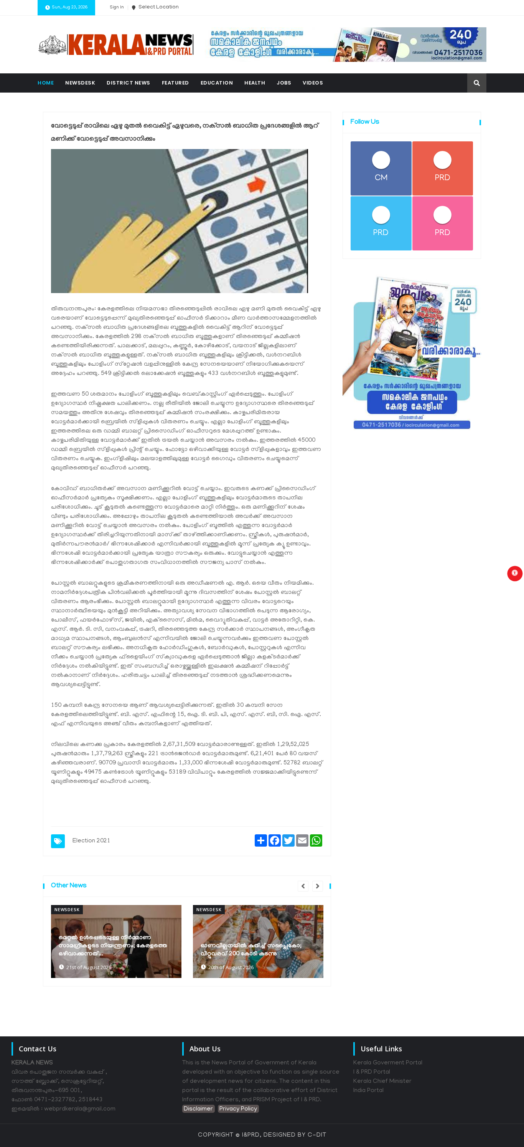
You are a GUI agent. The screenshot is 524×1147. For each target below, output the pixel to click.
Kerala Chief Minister (382, 1081)
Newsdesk (80, 82)
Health (254, 82)
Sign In (117, 7)
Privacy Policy (238, 1109)
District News (128, 82)
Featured (175, 82)
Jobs (284, 82)
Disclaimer (198, 1109)
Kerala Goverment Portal (387, 1063)
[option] (116, 941)
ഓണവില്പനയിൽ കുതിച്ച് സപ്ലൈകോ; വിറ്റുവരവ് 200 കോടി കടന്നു (251, 950)
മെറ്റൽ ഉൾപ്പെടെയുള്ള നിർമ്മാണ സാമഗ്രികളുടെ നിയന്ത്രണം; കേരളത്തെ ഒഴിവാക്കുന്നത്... (113, 946)
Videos (313, 82)
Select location (158, 7)
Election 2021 (91, 841)
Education (217, 82)
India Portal (368, 1090)
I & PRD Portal (371, 1072)
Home (46, 82)
